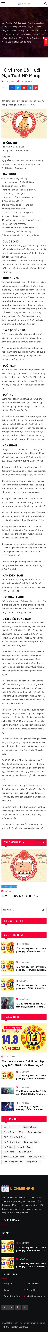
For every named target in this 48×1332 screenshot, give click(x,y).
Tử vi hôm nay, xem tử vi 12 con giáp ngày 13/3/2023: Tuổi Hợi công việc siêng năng (31, 970)
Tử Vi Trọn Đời (25, 1152)
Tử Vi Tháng (9, 1152)
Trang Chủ (9, 1284)
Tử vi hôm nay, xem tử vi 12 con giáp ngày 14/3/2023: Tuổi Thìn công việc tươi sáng (31, 951)
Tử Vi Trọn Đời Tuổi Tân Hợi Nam (20, 896)
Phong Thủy (9, 1132)
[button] (38, 842)
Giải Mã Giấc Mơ (29, 1127)
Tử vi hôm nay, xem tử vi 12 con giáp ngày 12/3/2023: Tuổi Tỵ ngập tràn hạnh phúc (31, 988)
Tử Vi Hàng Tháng (11, 1142)
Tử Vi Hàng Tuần (31, 1142)
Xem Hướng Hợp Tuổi (13, 1162)
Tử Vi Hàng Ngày (35, 1132)
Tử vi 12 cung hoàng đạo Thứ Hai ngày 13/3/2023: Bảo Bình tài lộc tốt (30, 1109)
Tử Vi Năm (8, 1147)
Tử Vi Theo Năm (24, 1147)
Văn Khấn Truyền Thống (14, 1157)
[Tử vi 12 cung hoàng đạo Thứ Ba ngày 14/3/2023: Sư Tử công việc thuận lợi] (7, 1003)
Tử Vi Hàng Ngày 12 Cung (14, 1137)
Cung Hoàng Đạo (11, 1127)
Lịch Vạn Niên (32, 1284)
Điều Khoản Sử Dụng (35, 1296)
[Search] (45, 3)
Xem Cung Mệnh (36, 1157)
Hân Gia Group (21, 1327)
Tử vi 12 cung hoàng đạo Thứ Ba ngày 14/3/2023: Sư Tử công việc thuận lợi (31, 1007)
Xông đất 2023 (33, 1162)
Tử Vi (21, 1132)
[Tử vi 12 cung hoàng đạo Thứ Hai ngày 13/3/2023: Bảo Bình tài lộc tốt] (7, 1106)
